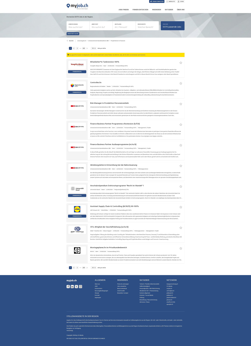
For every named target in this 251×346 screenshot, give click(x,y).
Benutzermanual (122, 288)
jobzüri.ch (169, 300)
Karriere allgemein (145, 293)
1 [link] (70, 48)
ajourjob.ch (170, 304)
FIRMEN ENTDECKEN (140, 9)
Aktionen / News (145, 302)
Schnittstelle (121, 291)
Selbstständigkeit (145, 286)
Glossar (97, 293)
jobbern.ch (170, 295)
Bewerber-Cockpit (122, 293)
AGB (96, 286)
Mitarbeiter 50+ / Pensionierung (149, 291)
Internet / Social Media (146, 295)
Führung (142, 297)
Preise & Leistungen (123, 284)
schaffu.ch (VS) (171, 302)
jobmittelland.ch (171, 297)
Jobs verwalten (121, 286)
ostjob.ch (169, 288)
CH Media (169, 286)
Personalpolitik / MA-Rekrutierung (150, 288)
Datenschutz (98, 288)
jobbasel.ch (170, 293)
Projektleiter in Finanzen (118, 41)
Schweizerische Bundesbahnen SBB (98, 41)
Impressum (98, 297)
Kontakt (97, 295)
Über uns (97, 284)
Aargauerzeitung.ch (172, 284)
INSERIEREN (156, 9)
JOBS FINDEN (124, 9)
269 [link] (84, 48)
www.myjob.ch (81, 41)
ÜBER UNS (181, 9)
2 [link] (73, 48)
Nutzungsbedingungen (101, 291)
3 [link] (77, 48)
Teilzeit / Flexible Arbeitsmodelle (149, 284)
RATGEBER (169, 9)
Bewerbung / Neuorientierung (148, 300)
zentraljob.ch (170, 291)
